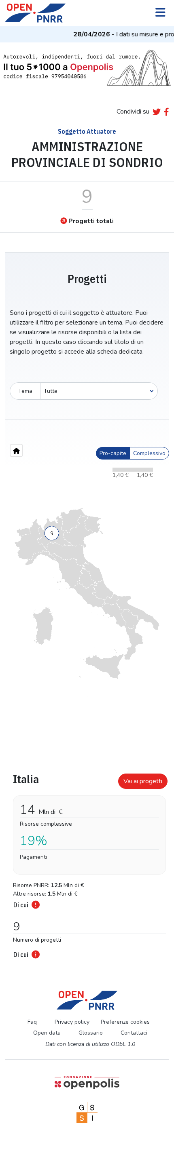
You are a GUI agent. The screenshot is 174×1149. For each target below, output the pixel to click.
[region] (87, 602)
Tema (25, 391)
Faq (32, 1022)
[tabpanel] (87, 863)
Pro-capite (113, 453)
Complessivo (149, 453)
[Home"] (16, 450)
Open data (47, 1033)
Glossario (91, 1033)
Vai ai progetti (142, 781)
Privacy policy (72, 1022)
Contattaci (134, 1033)
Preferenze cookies (125, 1022)
